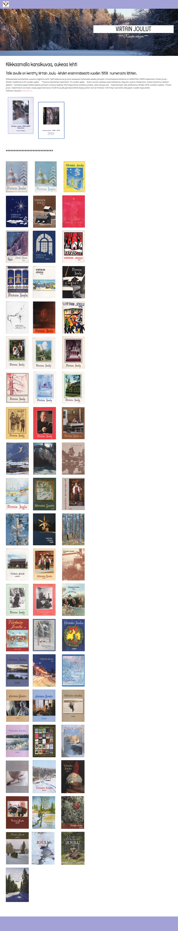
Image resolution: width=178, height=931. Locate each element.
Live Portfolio (104, 926)
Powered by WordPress (78, 926)
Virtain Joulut (133, 29)
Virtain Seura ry (26, 91)
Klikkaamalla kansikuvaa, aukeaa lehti (159, 4)
